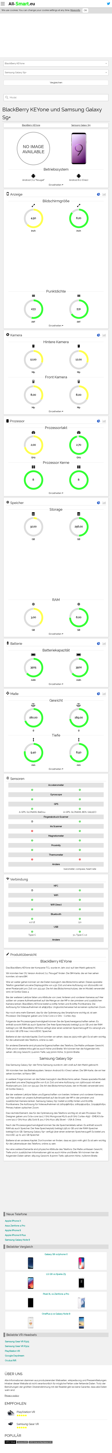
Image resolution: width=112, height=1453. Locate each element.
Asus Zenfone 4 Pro (15, 1225)
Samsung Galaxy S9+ (81, 125)
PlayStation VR (12, 1351)
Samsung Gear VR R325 (17, 1341)
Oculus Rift (10, 1360)
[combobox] (56, 63)
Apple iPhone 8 (13, 1230)
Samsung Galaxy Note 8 (17, 1240)
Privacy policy (12, 1395)
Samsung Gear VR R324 (17, 1346)
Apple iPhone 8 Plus (15, 1235)
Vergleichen (56, 82)
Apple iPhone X (13, 1221)
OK (85, 10)
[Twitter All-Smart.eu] (108, 3)
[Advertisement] (56, 35)
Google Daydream (14, 1355)
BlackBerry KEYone (31, 125)
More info (75, 10)
